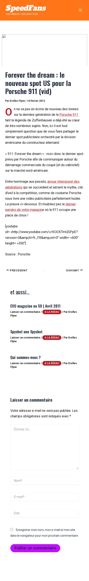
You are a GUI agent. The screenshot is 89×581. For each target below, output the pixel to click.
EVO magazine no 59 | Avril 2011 (35, 306)
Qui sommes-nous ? (25, 357)
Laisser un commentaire (25, 311)
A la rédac (51, 311)
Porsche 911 (68, 115)
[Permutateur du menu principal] (80, 10)
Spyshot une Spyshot (26, 331)
